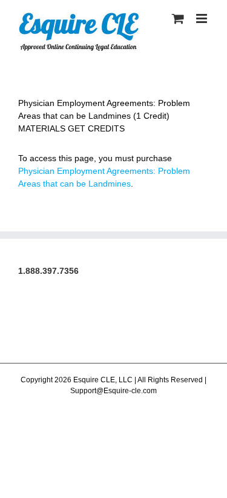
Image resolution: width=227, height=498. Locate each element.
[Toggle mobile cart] (178, 18)
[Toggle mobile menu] (202, 18)
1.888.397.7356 (48, 271)
